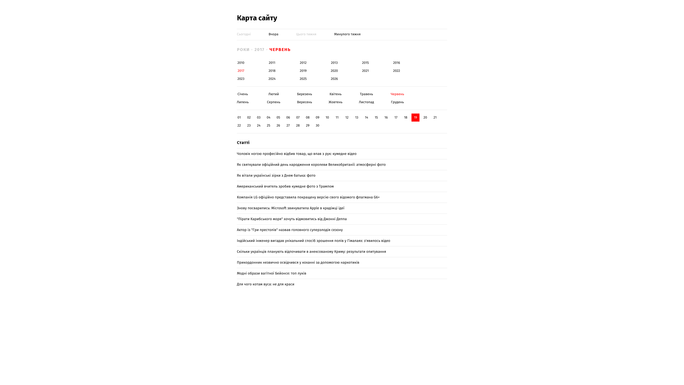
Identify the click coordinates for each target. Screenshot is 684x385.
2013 (334, 63)
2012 (303, 63)
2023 (240, 79)
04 (268, 117)
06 (288, 117)
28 (298, 126)
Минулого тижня (347, 34)
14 (366, 117)
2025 (303, 79)
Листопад (366, 102)
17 (395, 117)
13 (356, 117)
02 (249, 117)
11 (337, 117)
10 (327, 117)
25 (268, 126)
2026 (334, 79)
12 (347, 117)
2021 (365, 71)
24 (259, 126)
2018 (272, 71)
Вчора (273, 34)
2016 (396, 63)
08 (308, 117)
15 (376, 117)
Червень (280, 49)
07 (298, 117)
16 (386, 117)
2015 (365, 63)
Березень (304, 94)
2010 (240, 63)
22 (239, 126)
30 (317, 126)
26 (278, 126)
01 (239, 117)
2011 (272, 63)
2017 (260, 49)
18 (405, 117)
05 (278, 117)
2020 (334, 71)
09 (317, 117)
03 (258, 117)
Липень (243, 102)
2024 (272, 79)
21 (435, 117)
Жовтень (335, 102)
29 (307, 126)
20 (425, 117)
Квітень (335, 94)
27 (288, 126)
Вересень (304, 102)
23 (249, 126)
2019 (303, 71)
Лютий (274, 94)
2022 (396, 71)
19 (415, 117)
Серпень (274, 102)
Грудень (397, 102)
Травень (366, 94)
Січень (243, 94)
